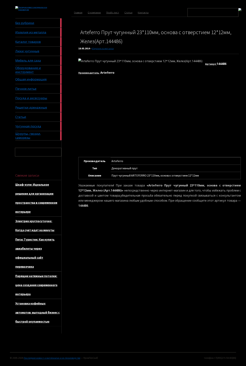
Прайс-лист (112, 12)
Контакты (143, 12)
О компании (94, 12)
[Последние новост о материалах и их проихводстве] (33, 9)
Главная (78, 12)
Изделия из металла (103, 48)
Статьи (128, 12)
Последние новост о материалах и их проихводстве (52, 357)
